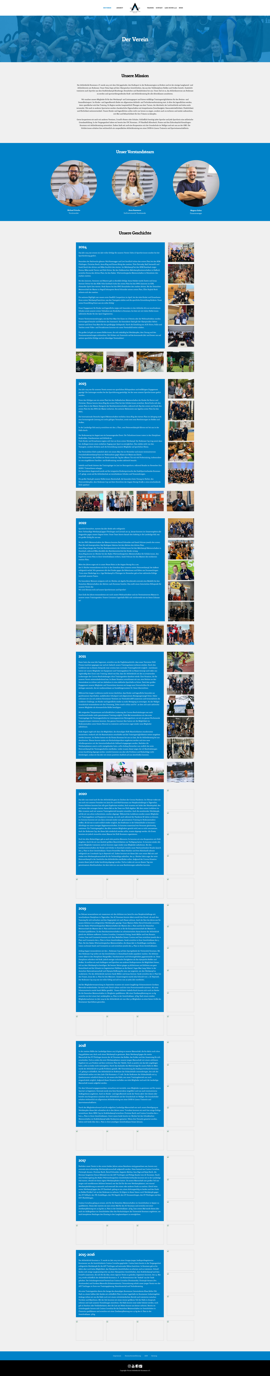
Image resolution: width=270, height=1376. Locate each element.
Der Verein (107, 8)
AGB (146, 1356)
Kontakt (159, 8)
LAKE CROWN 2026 (171, 8)
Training (150, 8)
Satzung (154, 1356)
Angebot (119, 8)
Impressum (117, 1356)
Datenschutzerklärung (133, 1356)
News (181, 8)
